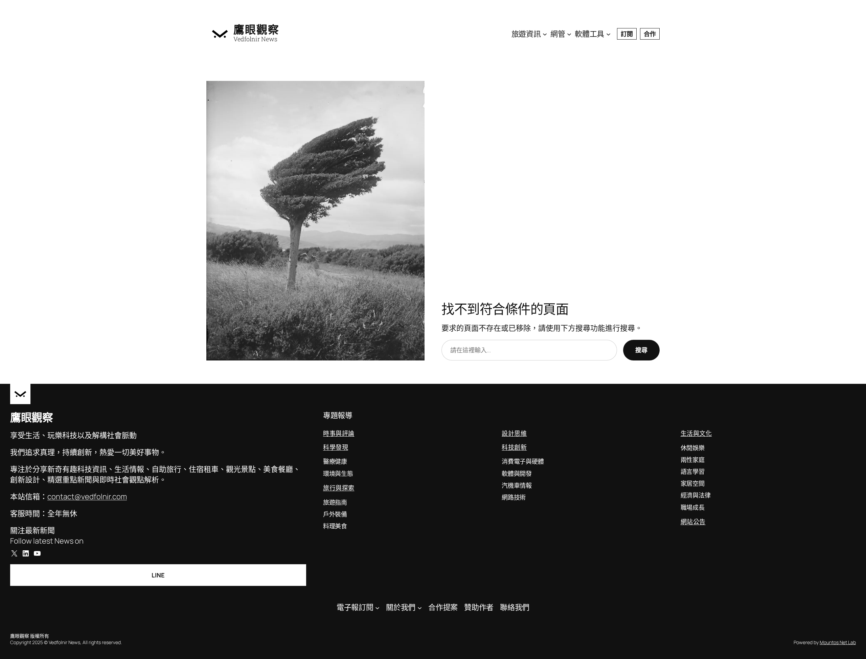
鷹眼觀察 (256, 29)
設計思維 (514, 433)
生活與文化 (696, 433)
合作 (650, 34)
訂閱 (627, 34)
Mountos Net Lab (838, 642)
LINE (158, 575)
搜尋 (641, 350)
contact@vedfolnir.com (87, 496)
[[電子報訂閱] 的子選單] (377, 607)
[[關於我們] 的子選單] (419, 607)
